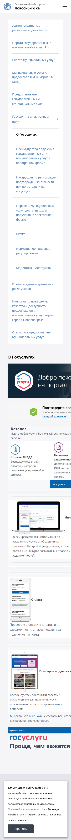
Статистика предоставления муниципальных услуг (32, 335)
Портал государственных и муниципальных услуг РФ (31, 45)
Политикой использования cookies (27, 809)
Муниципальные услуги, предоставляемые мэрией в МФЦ (32, 77)
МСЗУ (20, 234)
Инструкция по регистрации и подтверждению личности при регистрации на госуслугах (37, 184)
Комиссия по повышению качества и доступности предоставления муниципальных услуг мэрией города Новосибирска (33, 311)
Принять (21, 828)
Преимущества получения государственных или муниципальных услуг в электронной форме (35, 156)
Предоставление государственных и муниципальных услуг (28, 99)
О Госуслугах (26, 134)
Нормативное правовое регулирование (33, 251)
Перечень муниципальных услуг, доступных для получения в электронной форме (35, 212)
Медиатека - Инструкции (34, 268)
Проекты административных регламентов (32, 287)
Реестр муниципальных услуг (33, 60)
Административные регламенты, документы (29, 28)
